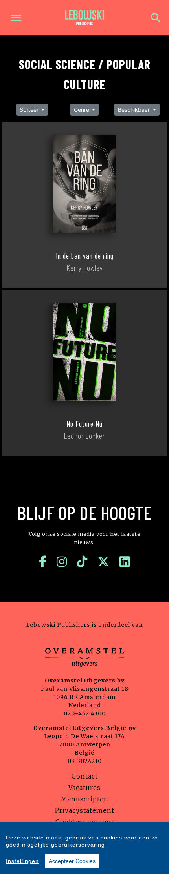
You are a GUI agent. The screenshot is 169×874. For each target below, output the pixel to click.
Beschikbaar (134, 109)
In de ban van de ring (85, 256)
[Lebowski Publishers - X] (103, 562)
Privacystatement (84, 810)
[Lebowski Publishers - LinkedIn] (124, 562)
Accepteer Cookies (72, 861)
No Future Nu (84, 424)
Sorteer (30, 109)
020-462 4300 (85, 713)
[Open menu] (16, 17)
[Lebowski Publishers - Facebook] (43, 562)
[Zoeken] (156, 18)
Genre (82, 109)
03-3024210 (85, 761)
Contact (85, 776)
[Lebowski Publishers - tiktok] (82, 562)
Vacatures (84, 788)
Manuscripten (84, 799)
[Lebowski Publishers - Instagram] (61, 562)
